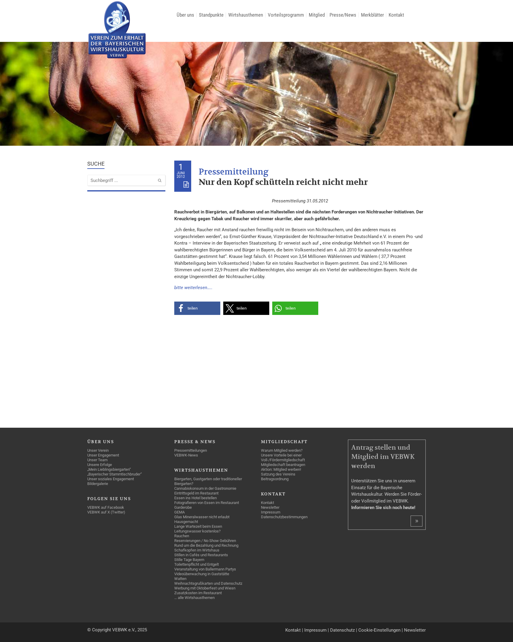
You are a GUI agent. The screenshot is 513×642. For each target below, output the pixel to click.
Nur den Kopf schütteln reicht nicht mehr (283, 182)
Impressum (315, 630)
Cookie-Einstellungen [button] (379, 630)
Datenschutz (342, 630)
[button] (197, 308)
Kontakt (293, 630)
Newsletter (415, 630)
